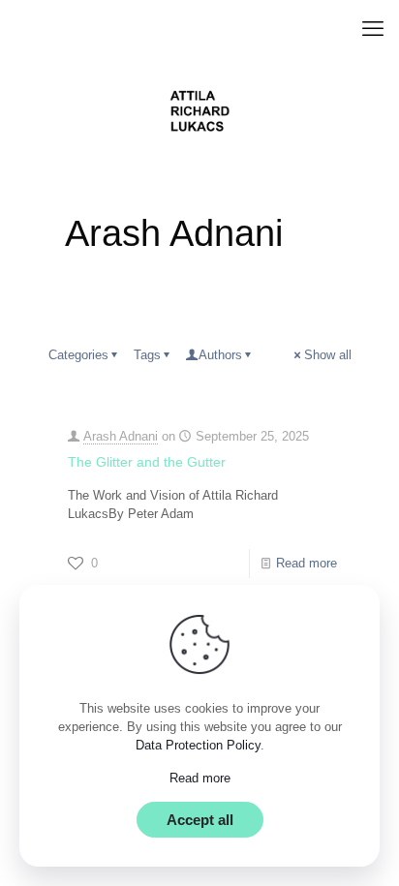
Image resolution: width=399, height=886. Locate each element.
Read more (306, 563)
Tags (147, 355)
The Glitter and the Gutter (147, 462)
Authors (220, 355)
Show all (328, 355)
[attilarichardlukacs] (199, 111)
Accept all (200, 819)
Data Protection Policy (198, 745)
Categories (78, 355)
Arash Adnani (120, 436)
